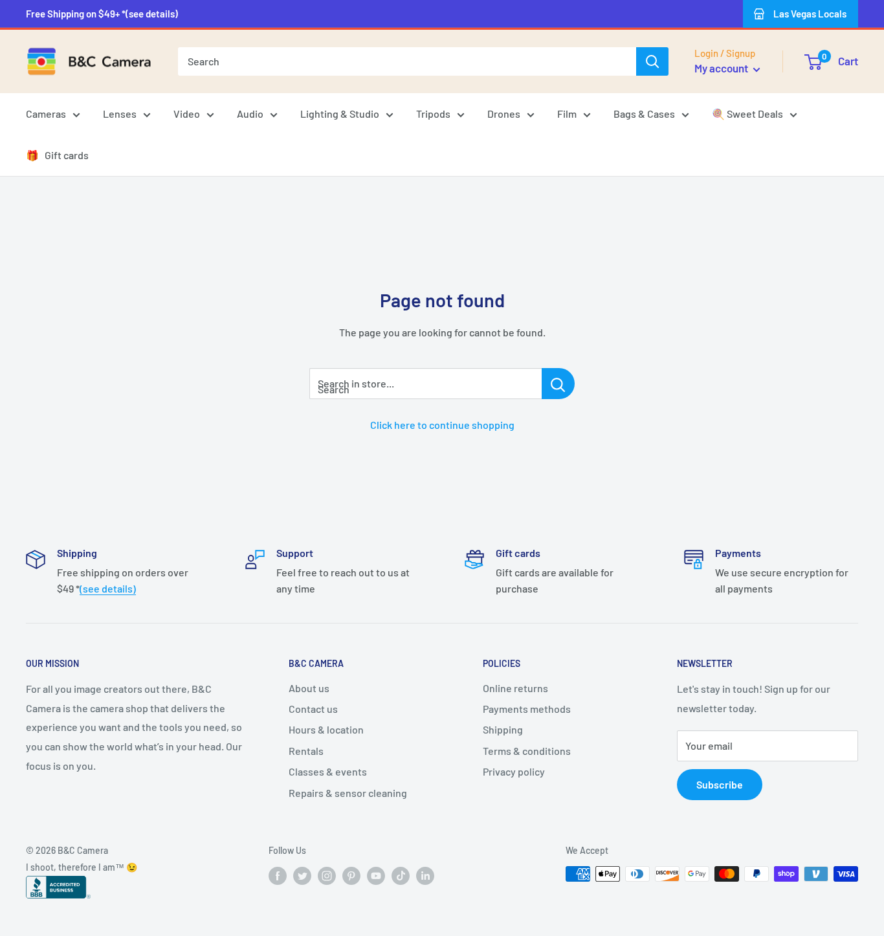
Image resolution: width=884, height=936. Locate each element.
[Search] (652, 61)
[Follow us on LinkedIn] (425, 875)
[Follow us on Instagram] (327, 875)
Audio (250, 113)
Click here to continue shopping (442, 425)
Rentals (306, 751)
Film (567, 113)
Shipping (503, 729)
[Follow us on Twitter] (302, 875)
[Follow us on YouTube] (376, 875)
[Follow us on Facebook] (278, 875)
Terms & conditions (527, 751)
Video (186, 113)
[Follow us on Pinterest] (351, 875)
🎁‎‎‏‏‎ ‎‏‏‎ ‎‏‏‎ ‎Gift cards (57, 155)
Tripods (433, 113)
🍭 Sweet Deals (747, 113)
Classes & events (328, 771)
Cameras (46, 113)
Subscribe (719, 784)
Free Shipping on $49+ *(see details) (102, 13)
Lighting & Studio (339, 113)
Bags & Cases (644, 113)
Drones (503, 113)
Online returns (515, 688)
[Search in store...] (558, 383)
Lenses (120, 113)
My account (722, 67)
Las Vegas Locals (809, 13)
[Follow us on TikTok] (401, 875)
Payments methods (527, 708)
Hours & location (326, 729)
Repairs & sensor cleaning (348, 793)
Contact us (313, 708)
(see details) (108, 588)
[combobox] (407, 61)
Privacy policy (514, 771)
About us (309, 688)
